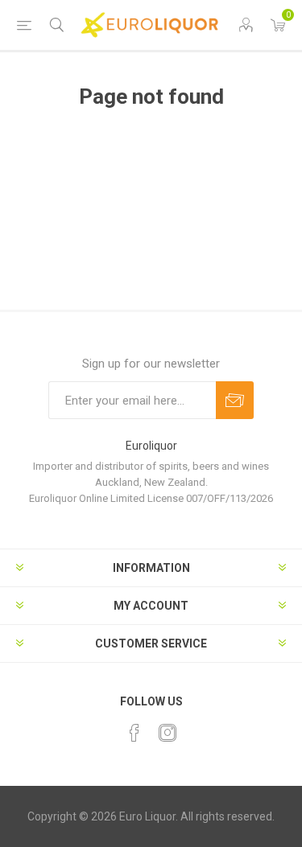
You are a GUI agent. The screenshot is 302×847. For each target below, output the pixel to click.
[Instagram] (167, 733)
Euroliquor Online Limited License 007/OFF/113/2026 (151, 498)
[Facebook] (134, 733)
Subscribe (235, 400)
